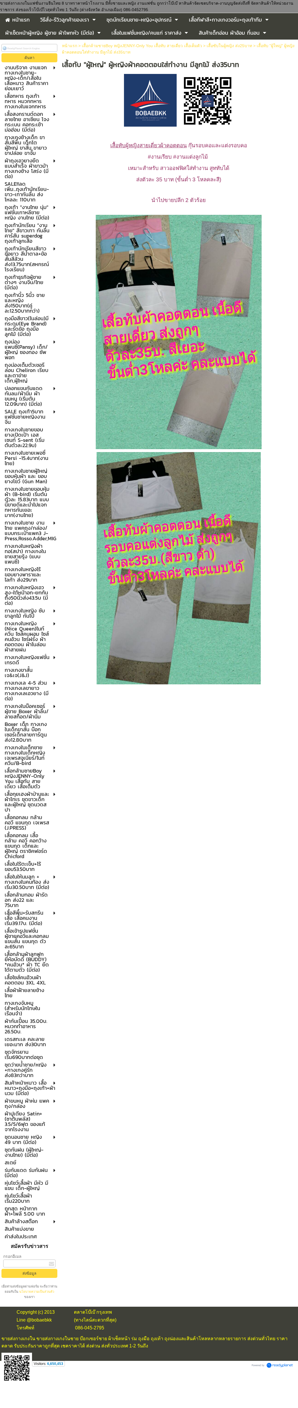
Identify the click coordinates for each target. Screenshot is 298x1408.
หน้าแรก (69, 45)
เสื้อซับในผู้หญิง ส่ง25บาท (229, 45)
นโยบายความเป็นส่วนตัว (36, 1291)
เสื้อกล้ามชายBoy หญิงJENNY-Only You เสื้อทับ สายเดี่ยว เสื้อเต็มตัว (142, 45)
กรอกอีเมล (12, 1256)
